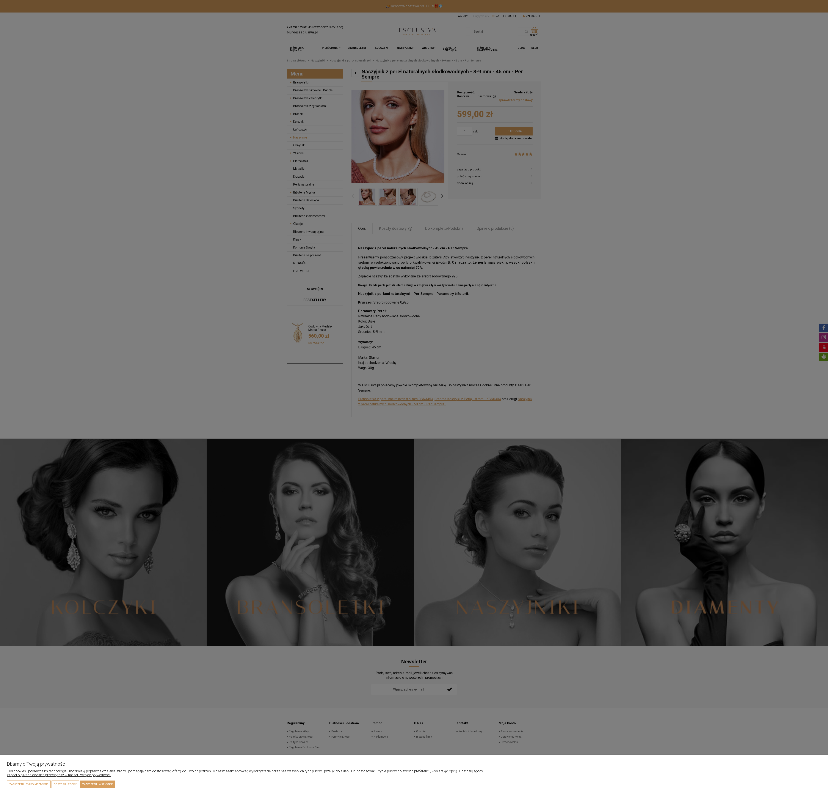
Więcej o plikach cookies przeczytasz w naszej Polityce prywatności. (59, 775)
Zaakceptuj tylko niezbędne (28, 784)
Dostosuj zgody (65, 784)
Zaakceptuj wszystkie (97, 784)
